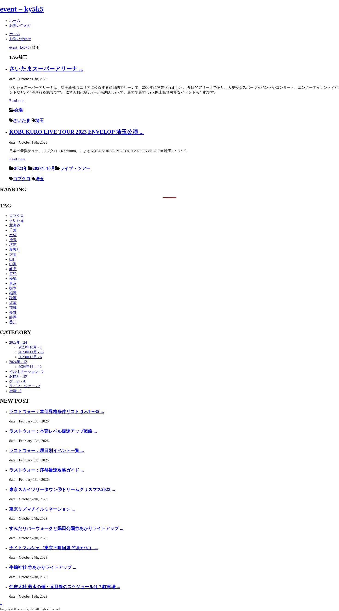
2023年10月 (44, 168)
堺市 (13, 245)
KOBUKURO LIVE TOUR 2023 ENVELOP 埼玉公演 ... (76, 132)
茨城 (13, 308)
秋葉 (13, 298)
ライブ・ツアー (75, 168)
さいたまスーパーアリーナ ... (46, 69)
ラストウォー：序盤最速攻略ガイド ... (46, 470)
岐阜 (13, 269)
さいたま (21, 120)
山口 (13, 259)
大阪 (13, 254)
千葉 (13, 230)
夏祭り (14, 249)
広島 (13, 274)
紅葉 (13, 303)
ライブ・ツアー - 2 (24, 386)
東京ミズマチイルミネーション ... (42, 509)
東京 (13, 283)
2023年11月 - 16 (31, 352)
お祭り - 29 (18, 376)
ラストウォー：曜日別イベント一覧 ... (46, 450)
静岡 (13, 317)
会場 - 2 (15, 391)
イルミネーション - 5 (26, 371)
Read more (17, 101)
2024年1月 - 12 (30, 367)
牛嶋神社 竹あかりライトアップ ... (42, 567)
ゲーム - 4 (17, 381)
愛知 (13, 278)
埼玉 (39, 120)
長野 (13, 312)
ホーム (14, 21)
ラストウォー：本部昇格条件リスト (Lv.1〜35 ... (56, 411)
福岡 (13, 293)
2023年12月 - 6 (30, 357)
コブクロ (21, 178)
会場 (18, 110)
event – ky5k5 (22, 9)
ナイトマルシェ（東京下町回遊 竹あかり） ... (53, 547)
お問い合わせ (20, 25)
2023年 (21, 168)
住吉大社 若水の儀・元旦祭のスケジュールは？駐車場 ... (64, 586)
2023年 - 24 (18, 342)
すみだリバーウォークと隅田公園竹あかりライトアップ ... (66, 528)
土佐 (13, 235)
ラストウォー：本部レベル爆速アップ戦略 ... (53, 431)
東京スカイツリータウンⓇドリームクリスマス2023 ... (62, 489)
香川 (13, 322)
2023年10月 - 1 (30, 347)
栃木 (13, 288)
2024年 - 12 (18, 362)
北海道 (14, 225)
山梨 (13, 264)
